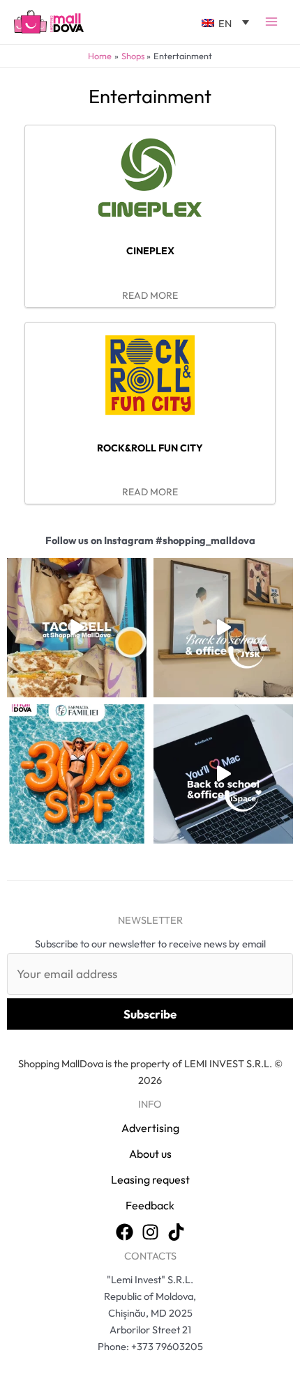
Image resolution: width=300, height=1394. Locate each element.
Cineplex (150, 251)
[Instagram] (150, 1232)
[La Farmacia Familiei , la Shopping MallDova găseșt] (77, 774)
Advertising (150, 1128)
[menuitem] (225, 21)
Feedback (150, 1205)
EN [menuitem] (225, 23)
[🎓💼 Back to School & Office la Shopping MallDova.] (223, 774)
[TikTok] (176, 1232)
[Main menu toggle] (271, 21)
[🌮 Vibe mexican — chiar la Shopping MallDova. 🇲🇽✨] (77, 627)
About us (150, 1154)
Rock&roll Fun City (150, 448)
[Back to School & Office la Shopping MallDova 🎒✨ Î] (223, 627)
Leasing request (150, 1179)
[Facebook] (124, 1232)
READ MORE (150, 295)
